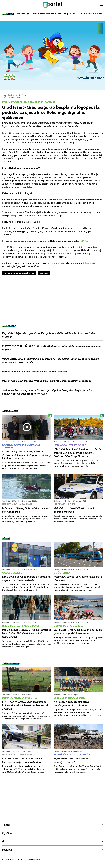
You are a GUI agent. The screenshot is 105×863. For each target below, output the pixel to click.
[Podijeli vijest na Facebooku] (100, 26)
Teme (6, 825)
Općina (7, 833)
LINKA (84, 240)
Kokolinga (87, 263)
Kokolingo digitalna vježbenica (19, 273)
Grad (5, 841)
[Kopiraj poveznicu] (100, 31)
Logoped (44, 273)
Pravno (7, 850)
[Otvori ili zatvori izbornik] (101, 4)
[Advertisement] (52, 299)
